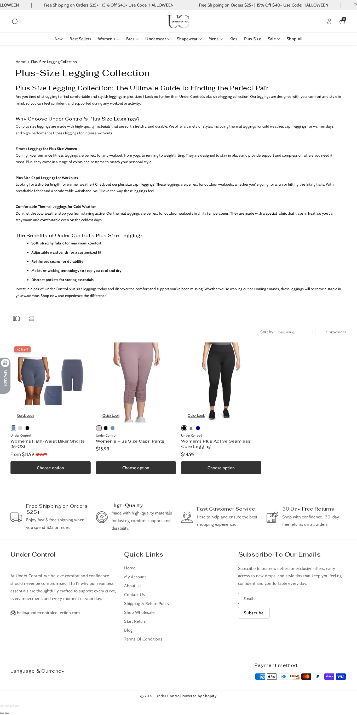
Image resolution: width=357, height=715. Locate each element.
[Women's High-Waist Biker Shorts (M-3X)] (50, 382)
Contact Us (134, 594)
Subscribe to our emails (279, 554)
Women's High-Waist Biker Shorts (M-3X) (47, 443)
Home (21, 61)
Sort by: (267, 332)
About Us (132, 585)
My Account (135, 576)
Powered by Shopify (199, 696)
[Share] (7, 706)
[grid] (16, 318)
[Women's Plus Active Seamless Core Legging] (221, 382)
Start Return (135, 621)
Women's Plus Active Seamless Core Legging (216, 443)
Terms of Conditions (143, 639)
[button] (14, 21)
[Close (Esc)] (2, 706)
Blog (128, 630)
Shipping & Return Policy (146, 603)
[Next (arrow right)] (7, 713)
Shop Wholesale (139, 612)
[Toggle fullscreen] (12, 706)
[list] (31, 318)
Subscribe (254, 612)
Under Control (33, 554)
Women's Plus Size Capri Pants (130, 441)
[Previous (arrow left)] (2, 713)
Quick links (143, 554)
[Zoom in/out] (17, 706)
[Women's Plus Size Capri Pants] (136, 382)
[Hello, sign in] (329, 21)
